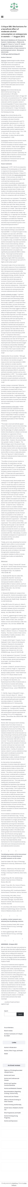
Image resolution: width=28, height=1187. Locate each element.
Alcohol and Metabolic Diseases (13, 1088)
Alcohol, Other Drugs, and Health (13, 1050)
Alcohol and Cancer (9, 1075)
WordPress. (15, 1183)
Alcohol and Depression (10, 1121)
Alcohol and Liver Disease (11, 1096)
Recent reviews (8, 1031)
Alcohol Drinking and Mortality (12, 1104)
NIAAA (6, 1054)
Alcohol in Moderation (10, 1047)
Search (6, 1011)
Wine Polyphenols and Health (12, 1113)
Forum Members (9, 1027)
